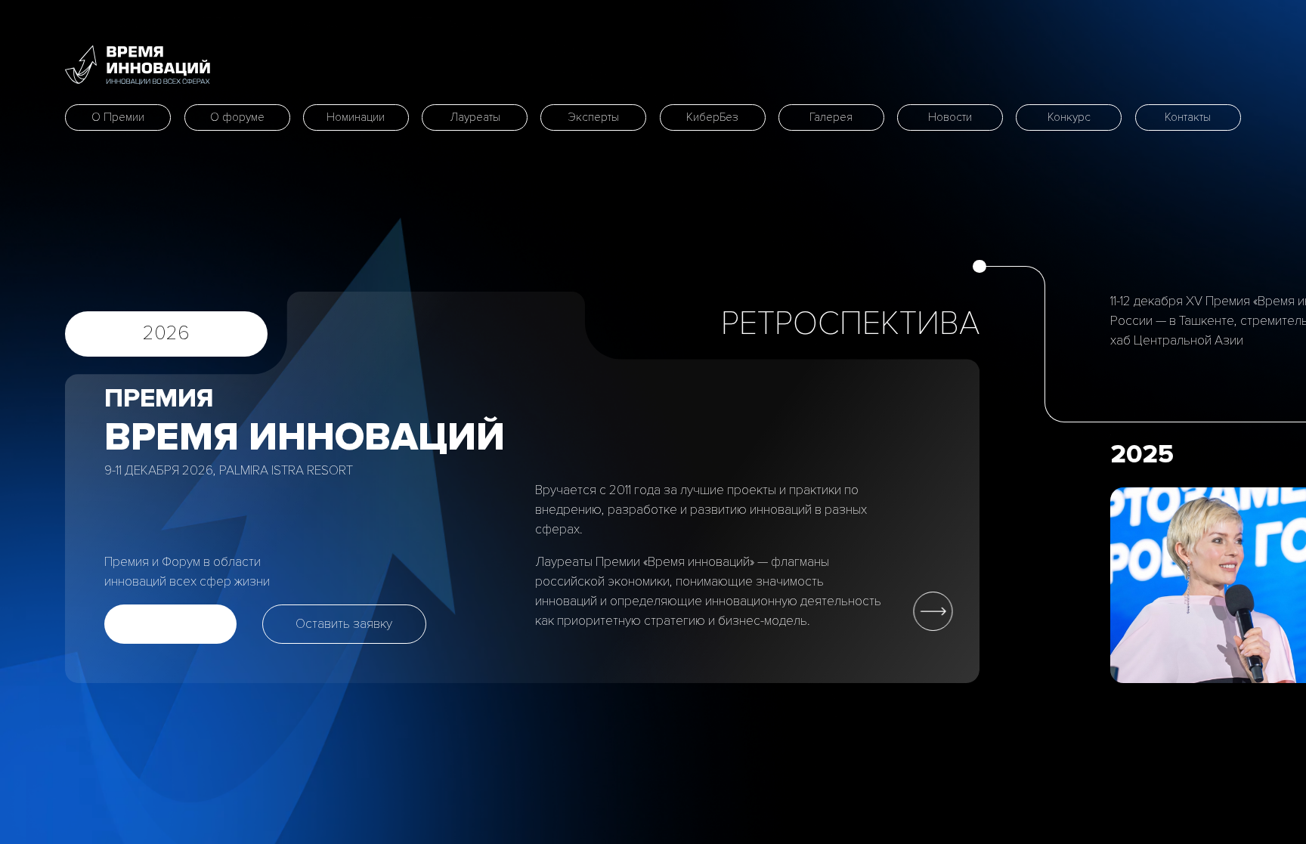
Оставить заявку (344, 624)
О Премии (117, 117)
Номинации (355, 117)
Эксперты (593, 117)
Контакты (1188, 117)
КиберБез (712, 117)
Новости (950, 117)
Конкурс (1069, 117)
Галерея (831, 117)
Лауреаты (475, 117)
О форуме (237, 117)
